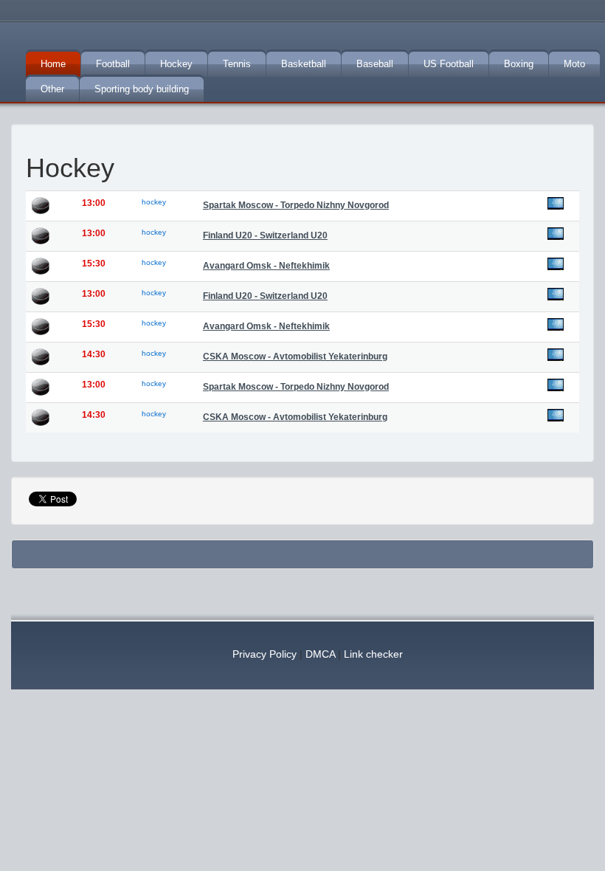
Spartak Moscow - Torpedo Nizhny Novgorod (296, 205)
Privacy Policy (264, 654)
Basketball (303, 63)
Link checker (373, 654)
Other (52, 88)
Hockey (176, 63)
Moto (574, 63)
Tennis (237, 63)
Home (53, 63)
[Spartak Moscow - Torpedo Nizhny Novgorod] (555, 203)
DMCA (320, 654)
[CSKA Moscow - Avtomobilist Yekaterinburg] (555, 354)
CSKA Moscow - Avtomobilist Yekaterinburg (295, 356)
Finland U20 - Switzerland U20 (265, 235)
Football (113, 63)
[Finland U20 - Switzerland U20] (555, 233)
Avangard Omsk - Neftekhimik (266, 266)
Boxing (518, 63)
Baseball (374, 63)
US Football (449, 63)
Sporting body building (141, 88)
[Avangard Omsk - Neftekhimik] (555, 264)
